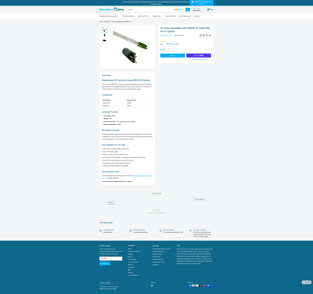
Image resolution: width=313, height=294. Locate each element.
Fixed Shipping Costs (185, 16)
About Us (130, 264)
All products (107, 21)
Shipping (130, 254)
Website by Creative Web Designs (107, 288)
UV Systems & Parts (127, 16)
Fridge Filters (156, 16)
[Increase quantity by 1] (177, 49)
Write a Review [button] (200, 199)
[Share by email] (210, 35)
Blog (129, 270)
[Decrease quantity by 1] (168, 49)
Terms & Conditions (133, 262)
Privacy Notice (132, 259)
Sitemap (130, 272)
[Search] (188, 9)
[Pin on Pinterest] (204, 35)
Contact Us (197, 16)
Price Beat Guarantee (134, 251)
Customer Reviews (170, 16)
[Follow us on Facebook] (152, 285)
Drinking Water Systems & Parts (108, 16)
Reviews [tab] (110, 202)
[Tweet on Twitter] (207, 35)
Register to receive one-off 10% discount (202, 3)
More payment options (198, 59)
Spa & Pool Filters (143, 16)
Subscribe (105, 263)
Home (100, 21)
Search (130, 249)
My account (196, 10)
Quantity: (163, 49)
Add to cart (172, 55)
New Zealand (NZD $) (105, 282)
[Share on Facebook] (200, 35)
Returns (130, 256)
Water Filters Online (166, 35)
